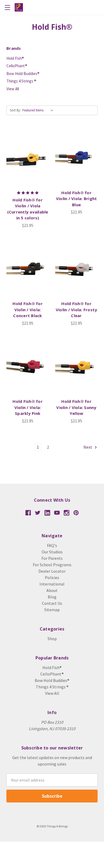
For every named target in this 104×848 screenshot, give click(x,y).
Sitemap (52, 609)
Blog (52, 596)
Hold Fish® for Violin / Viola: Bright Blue (76, 198)
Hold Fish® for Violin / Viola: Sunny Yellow (76, 407)
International (52, 584)
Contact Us (52, 603)
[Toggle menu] (7, 7)
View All (12, 88)
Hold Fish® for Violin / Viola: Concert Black (28, 309)
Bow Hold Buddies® (22, 73)
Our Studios (52, 551)
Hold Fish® (15, 58)
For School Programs (52, 564)
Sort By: (15, 110)
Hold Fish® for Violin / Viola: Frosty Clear (76, 309)
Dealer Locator (52, 571)
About (52, 590)
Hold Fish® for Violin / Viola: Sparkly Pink (28, 407)
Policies (52, 577)
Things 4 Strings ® (21, 81)
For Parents (52, 558)
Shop (52, 638)
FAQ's (52, 545)
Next (88, 447)
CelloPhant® (16, 65)
